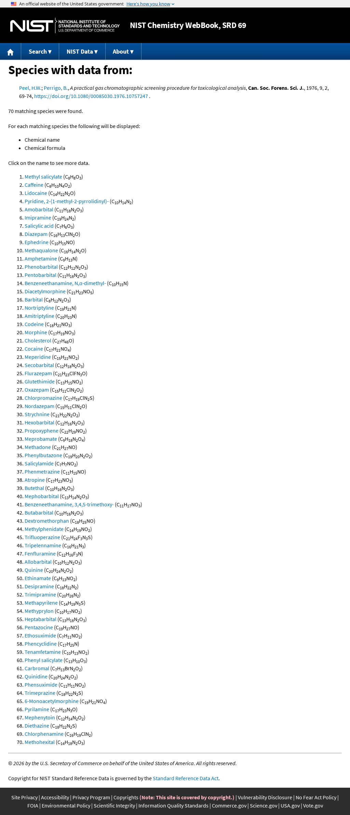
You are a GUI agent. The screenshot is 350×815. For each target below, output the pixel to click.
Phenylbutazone (43, 455)
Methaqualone (41, 250)
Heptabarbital (40, 619)
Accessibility (55, 797)
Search (38, 51)
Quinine (34, 569)
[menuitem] (10, 51)
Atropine (35, 479)
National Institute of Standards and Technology (65, 25)
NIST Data (80, 51)
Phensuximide (41, 684)
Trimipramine (40, 594)
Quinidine (36, 676)
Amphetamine (41, 258)
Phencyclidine (41, 643)
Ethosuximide (40, 635)
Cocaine (34, 348)
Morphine (36, 332)
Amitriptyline (39, 315)
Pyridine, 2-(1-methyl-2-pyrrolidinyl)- (67, 201)
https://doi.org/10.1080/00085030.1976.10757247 (91, 96)
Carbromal (37, 668)
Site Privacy (24, 797)
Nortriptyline (39, 307)
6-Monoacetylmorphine (52, 701)
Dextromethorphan (47, 520)
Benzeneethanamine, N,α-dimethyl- (65, 283)
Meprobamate (41, 438)
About (121, 51)
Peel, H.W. (30, 87)
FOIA (32, 805)
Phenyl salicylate (44, 660)
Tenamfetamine (43, 651)
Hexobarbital (39, 422)
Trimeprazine (40, 692)
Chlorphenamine (44, 733)
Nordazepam (39, 406)
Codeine (34, 324)
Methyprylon (39, 610)
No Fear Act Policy (316, 797)
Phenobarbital (41, 266)
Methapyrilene (41, 602)
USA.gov (290, 805)
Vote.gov (313, 805)
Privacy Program (91, 797)
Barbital (34, 299)
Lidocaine (36, 192)
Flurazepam (38, 373)
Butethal (34, 487)
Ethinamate (38, 578)
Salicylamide (39, 463)
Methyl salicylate (43, 176)
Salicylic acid (39, 225)
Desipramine (39, 586)
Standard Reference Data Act (185, 778)
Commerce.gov (229, 805)
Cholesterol (38, 340)
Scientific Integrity (114, 805)
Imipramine (38, 217)
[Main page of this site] (10, 51)
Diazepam (36, 233)
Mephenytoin (40, 717)
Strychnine (37, 414)
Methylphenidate (44, 528)
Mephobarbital (42, 496)
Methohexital (40, 742)
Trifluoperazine (42, 537)
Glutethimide (40, 381)
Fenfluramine (40, 553)
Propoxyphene (41, 430)
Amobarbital (39, 209)
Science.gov (263, 805)
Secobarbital (39, 365)
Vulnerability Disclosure (265, 797)
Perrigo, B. (56, 87)
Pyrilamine (37, 709)
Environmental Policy (66, 805)
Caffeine (34, 184)
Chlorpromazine (43, 397)
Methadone (38, 447)
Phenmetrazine (42, 471)
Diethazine (37, 725)
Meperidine (38, 356)
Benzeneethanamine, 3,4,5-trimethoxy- (69, 504)
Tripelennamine (43, 545)
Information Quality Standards (173, 805)
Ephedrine (37, 242)
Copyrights (125, 797)
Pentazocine (39, 627)
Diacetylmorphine (45, 291)
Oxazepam (37, 389)
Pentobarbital (40, 274)
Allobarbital (38, 561)
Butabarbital (39, 512)
